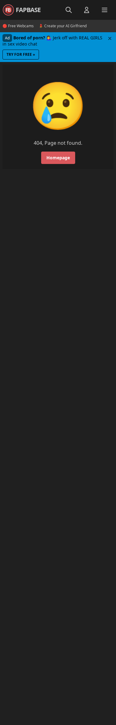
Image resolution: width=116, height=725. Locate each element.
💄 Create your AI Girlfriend (63, 26)
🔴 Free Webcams (18, 26)
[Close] (110, 38)
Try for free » (20, 54)
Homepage (58, 158)
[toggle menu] (69, 10)
